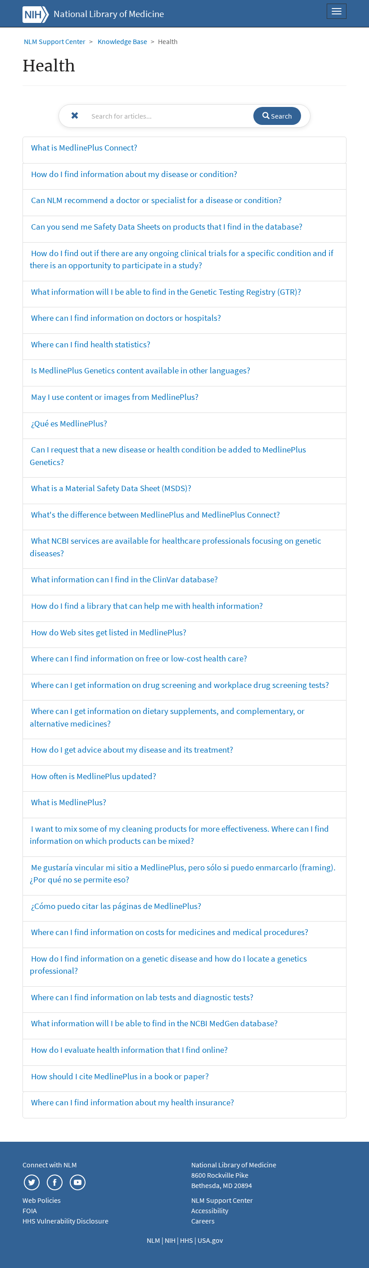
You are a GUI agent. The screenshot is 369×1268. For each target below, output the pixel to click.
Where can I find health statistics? (90, 344)
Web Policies (41, 1200)
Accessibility (209, 1210)
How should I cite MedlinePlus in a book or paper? (120, 1076)
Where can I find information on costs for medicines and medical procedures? (169, 932)
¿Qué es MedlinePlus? (69, 423)
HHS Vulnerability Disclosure (65, 1220)
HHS (187, 1240)
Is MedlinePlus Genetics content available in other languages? (140, 370)
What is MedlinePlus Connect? (84, 147)
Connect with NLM (49, 1164)
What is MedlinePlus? (68, 802)
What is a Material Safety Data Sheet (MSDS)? (111, 488)
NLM (154, 1240)
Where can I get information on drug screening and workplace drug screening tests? (180, 684)
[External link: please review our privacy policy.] (32, 1181)
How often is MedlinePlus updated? (93, 776)
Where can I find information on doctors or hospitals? (126, 317)
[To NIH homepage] (35, 13)
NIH (171, 1240)
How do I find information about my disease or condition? (134, 173)
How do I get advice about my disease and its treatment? (132, 749)
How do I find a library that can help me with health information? (147, 605)
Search (281, 115)
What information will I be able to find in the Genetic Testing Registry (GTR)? (166, 291)
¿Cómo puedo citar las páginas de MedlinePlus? (116, 905)
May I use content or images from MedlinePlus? (114, 396)
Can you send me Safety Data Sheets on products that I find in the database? (166, 226)
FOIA (29, 1210)
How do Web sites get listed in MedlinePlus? (108, 632)
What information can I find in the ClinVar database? (124, 579)
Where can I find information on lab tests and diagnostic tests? (142, 997)
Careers (203, 1220)
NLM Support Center (55, 41)
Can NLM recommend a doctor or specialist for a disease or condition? (156, 200)
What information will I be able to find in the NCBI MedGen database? (154, 1023)
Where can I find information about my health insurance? (132, 1102)
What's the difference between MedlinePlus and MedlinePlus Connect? (155, 514)
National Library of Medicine (109, 14)
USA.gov (210, 1240)
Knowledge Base (122, 41)
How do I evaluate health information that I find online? (129, 1049)
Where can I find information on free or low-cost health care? (139, 658)
